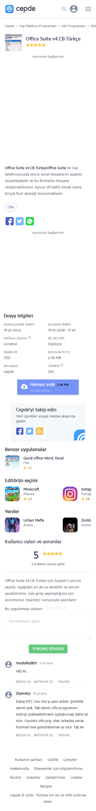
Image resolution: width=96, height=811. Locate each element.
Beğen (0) (24, 682)
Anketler (33, 777)
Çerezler (70, 759)
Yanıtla (64, 681)
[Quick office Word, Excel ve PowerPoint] (12, 462)
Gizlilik (53, 759)
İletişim (46, 786)
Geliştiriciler (55, 777)
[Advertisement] (48, 110)
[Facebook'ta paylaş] (9, 221)
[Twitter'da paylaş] (19, 221)
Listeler (76, 777)
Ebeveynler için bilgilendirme (58, 768)
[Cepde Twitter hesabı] (29, 431)
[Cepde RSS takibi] (39, 431)
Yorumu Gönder (48, 649)
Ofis (11, 207)
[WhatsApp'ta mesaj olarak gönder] (29, 221)
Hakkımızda (19, 768)
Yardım (15, 777)
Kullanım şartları (29, 759)
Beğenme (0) (43, 682)
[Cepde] (20, 9)
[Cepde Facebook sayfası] (19, 431)
